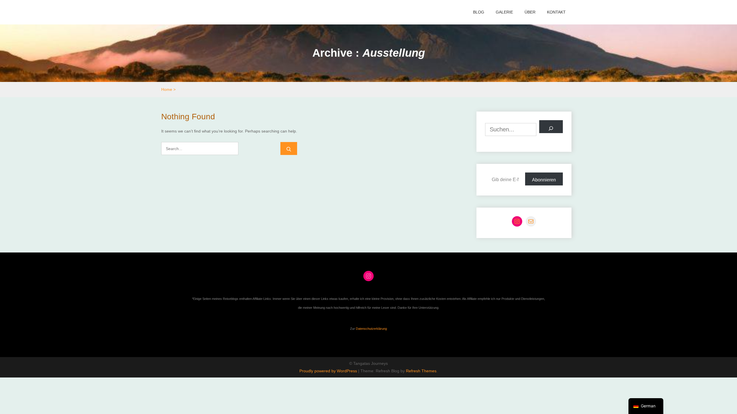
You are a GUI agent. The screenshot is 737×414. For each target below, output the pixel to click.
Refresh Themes (421, 371)
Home (166, 89)
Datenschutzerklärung (371, 328)
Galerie (504, 12)
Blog (478, 12)
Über (530, 12)
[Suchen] (551, 126)
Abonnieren (544, 179)
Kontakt (556, 12)
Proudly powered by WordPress (328, 371)
